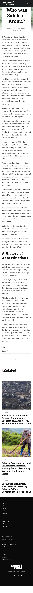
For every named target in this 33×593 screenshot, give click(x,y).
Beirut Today (16, 26)
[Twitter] (14, 576)
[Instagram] (18, 576)
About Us (5, 554)
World (4, 511)
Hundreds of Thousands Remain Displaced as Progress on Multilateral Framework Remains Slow (16, 419)
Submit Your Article (8, 559)
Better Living (6, 521)
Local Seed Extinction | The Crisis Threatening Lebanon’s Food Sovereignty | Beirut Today (16, 487)
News (13, 28)
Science (4, 526)
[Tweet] (18, 363)
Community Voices (7, 536)
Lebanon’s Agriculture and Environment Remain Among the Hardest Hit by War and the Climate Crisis (16, 468)
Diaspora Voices (7, 539)
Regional (23, 28)
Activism (4, 542)
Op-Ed (4, 547)
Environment (5, 529)
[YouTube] (22, 576)
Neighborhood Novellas (9, 544)
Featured (9, 28)
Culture (4, 524)
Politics (18, 28)
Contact (4, 557)
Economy (4, 513)
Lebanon (4, 506)
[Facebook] (11, 576)
